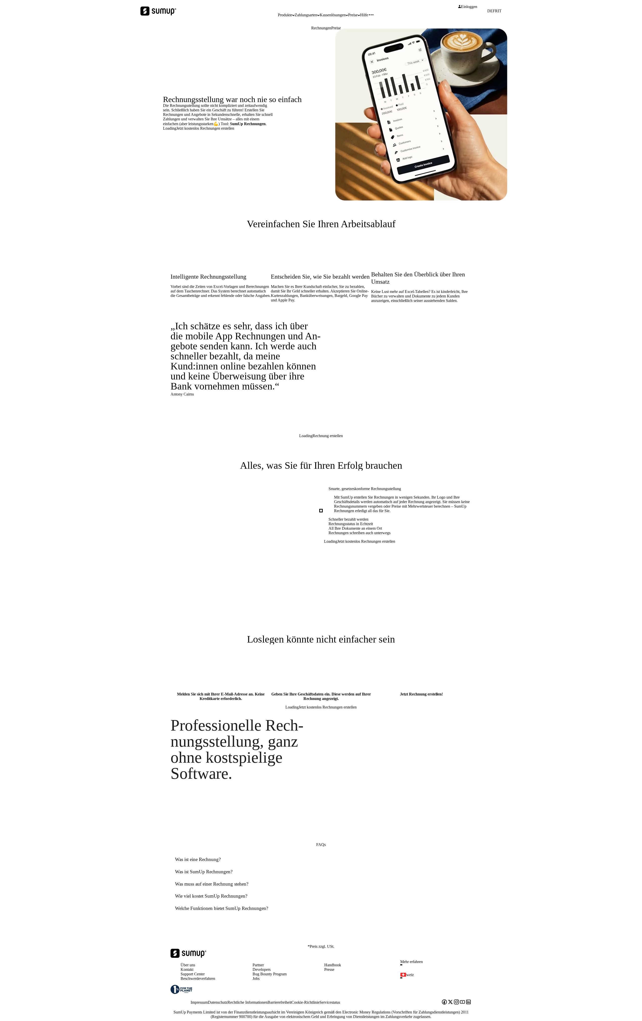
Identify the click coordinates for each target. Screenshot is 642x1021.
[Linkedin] (468, 1002)
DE (490, 11)
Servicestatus (329, 1002)
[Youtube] (462, 1002)
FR (495, 11)
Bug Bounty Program (270, 974)
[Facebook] (444, 1002)
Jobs (256, 978)
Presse (329, 969)
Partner (258, 965)
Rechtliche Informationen (247, 1002)
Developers (262, 969)
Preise (336, 28)
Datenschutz (217, 1002)
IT (500, 11)
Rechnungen (321, 28)
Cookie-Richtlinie (305, 1002)
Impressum (199, 1002)
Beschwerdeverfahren (198, 978)
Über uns (188, 965)
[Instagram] (456, 1002)
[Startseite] (188, 956)
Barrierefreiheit (279, 1002)
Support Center (193, 974)
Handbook (332, 965)
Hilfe (364, 15)
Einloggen (469, 7)
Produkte (285, 15)
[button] (437, 965)
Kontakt (187, 969)
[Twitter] (450, 1002)
